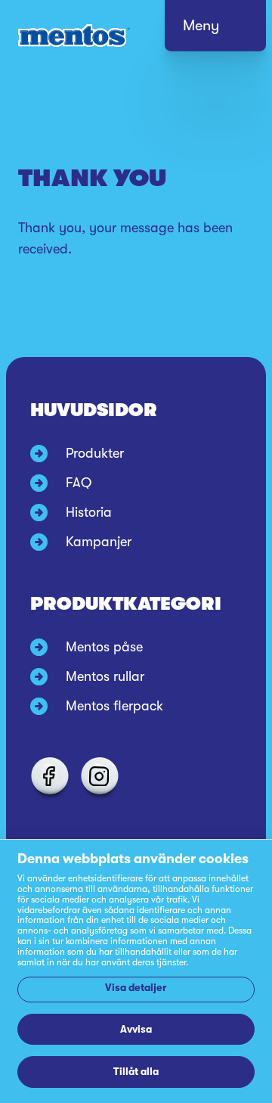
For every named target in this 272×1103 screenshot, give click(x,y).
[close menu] (229, 30)
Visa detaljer (136, 987)
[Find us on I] (99, 776)
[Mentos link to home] (74, 35)
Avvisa (136, 1029)
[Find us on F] (49, 776)
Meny (201, 25)
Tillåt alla (136, 1071)
